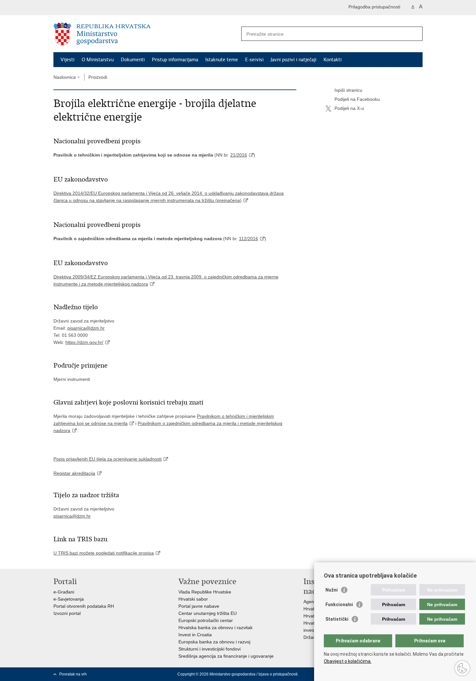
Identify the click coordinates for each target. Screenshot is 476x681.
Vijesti (67, 60)
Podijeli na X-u (349, 108)
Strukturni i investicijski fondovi (209, 649)
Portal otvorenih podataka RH (83, 606)
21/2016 (238, 155)
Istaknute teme (221, 60)
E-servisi (254, 60)
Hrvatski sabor (193, 599)
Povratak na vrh (73, 674)
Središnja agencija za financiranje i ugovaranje (226, 656)
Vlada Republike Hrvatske (204, 591)
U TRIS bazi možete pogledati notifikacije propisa (103, 553)
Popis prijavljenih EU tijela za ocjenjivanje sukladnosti (107, 459)
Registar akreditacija (74, 473)
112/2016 (248, 238)
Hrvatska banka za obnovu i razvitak (215, 627)
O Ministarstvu (98, 60)
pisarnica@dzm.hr (72, 516)
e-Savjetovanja (68, 599)
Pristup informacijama (175, 60)
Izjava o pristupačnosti (278, 674)
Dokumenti (133, 60)
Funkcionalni (339, 604)
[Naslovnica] (145, 34)
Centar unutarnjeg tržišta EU (207, 613)
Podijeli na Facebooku (357, 99)
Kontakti (332, 60)
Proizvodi (97, 77)
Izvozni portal (67, 613)
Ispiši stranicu (348, 90)
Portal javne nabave (198, 606)
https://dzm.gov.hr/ (84, 342)
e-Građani (63, 591)
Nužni (331, 590)
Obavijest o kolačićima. (347, 661)
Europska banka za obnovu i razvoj (214, 641)
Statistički (336, 619)
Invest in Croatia (195, 634)
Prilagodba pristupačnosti (374, 6)
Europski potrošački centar (205, 620)
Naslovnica (64, 77)
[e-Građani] (81, 7)
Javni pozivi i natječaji (293, 60)
